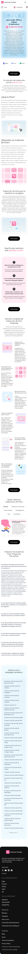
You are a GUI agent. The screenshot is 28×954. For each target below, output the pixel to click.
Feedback (5, 916)
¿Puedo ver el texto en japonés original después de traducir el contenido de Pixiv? (13, 614)
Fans (9, 514)
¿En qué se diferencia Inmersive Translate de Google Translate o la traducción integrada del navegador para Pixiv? (13, 624)
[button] (25, 2)
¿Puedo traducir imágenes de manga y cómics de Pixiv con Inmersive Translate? (12, 654)
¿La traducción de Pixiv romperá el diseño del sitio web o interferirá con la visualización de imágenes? (14, 604)
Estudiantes (17, 514)
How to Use (5, 919)
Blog (3, 934)
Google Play (5, 905)
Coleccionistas (8, 510)
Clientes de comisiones (17, 506)
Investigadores (20, 510)
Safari (3, 889)
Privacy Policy (6, 943)
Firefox (4, 886)
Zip (3, 892)
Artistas (5, 506)
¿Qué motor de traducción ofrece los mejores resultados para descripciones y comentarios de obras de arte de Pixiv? (12, 644)
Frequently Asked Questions (10, 922)
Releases (4, 913)
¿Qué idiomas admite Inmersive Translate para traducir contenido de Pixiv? (13, 634)
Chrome (4, 884)
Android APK (6, 902)
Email (3, 937)
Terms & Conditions (8, 940)
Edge (3, 881)
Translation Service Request (10, 926)
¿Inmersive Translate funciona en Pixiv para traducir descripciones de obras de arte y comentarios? (13, 566)
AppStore (5, 900)
